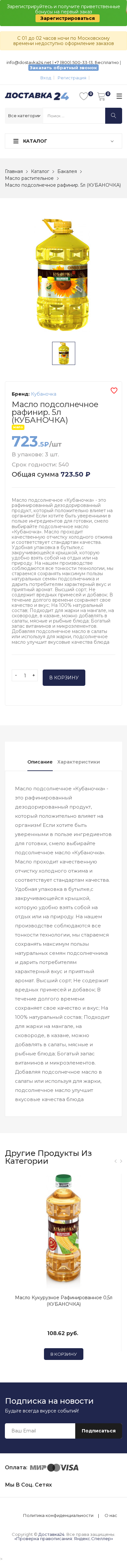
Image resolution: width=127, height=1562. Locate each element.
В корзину (64, 678)
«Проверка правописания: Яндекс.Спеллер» (63, 1538)
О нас (111, 1515)
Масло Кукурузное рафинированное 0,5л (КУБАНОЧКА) (63, 1301)
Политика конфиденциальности (58, 1515)
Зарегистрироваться (67, 18)
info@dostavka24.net (29, 62)
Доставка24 (51, 1534)
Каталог (34, 141)
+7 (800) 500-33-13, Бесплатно (86, 62)
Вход (45, 77)
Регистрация (72, 77)
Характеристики (78, 762)
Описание (40, 762)
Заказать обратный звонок (63, 67)
